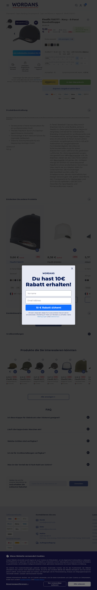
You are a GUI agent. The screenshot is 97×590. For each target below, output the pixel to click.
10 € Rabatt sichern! (48, 307)
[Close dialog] (72, 268)
